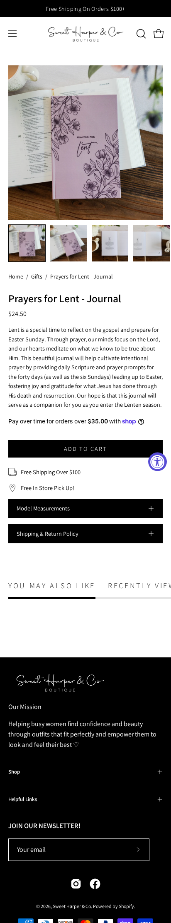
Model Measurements (43, 508)
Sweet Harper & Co (72, 906)
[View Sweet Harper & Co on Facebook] (95, 884)
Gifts (36, 276)
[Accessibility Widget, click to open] (157, 461)
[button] (140, 34)
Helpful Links (22, 799)
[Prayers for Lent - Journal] (27, 243)
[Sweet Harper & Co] (85, 33)
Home (15, 276)
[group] (85, 8)
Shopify (126, 906)
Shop (14, 771)
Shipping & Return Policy (47, 533)
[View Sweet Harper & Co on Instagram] (76, 884)
